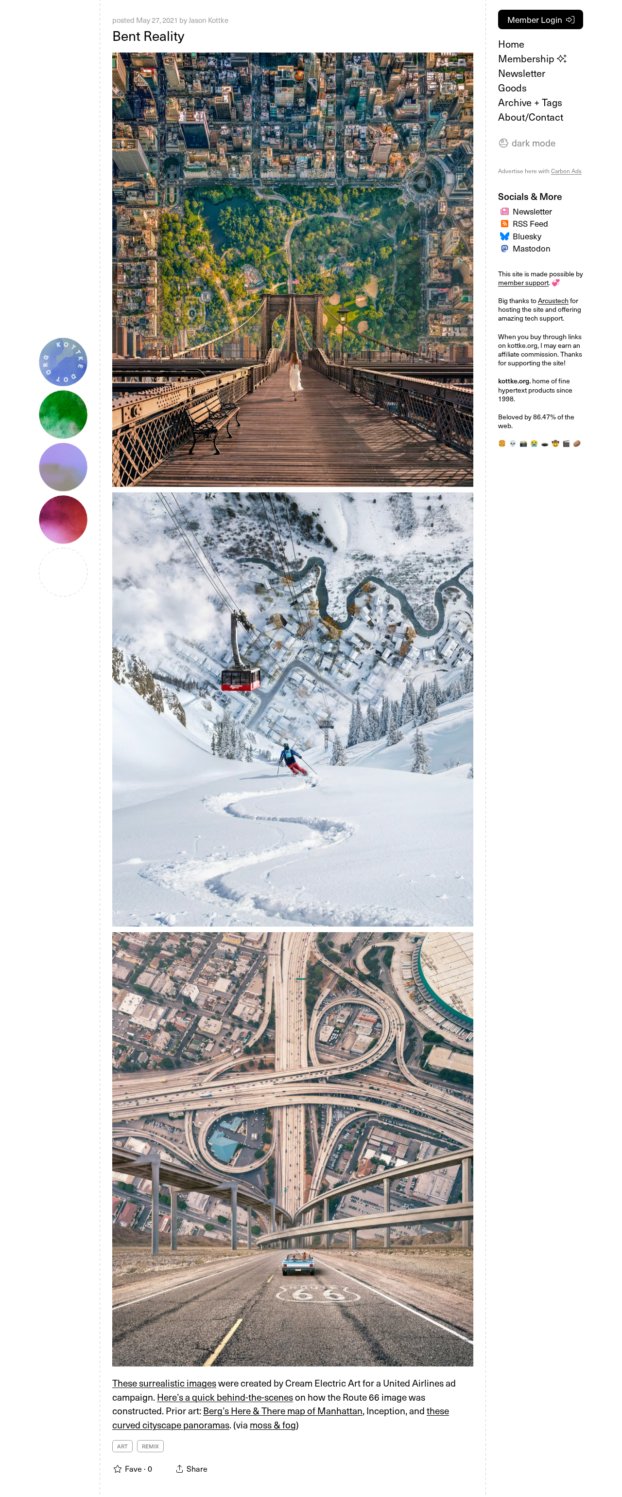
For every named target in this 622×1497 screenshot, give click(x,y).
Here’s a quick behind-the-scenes (225, 1396)
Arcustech (553, 300)
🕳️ (545, 443)
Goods (512, 87)
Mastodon (532, 248)
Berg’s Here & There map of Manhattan (283, 1410)
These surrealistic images (164, 1382)
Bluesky (527, 236)
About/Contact (530, 117)
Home (511, 44)
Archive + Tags (530, 102)
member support (523, 282)
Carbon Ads (566, 171)
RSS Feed (530, 223)
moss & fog (273, 1424)
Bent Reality (148, 35)
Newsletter (521, 73)
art (122, 1446)
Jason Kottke (208, 20)
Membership (527, 58)
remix (150, 1446)
